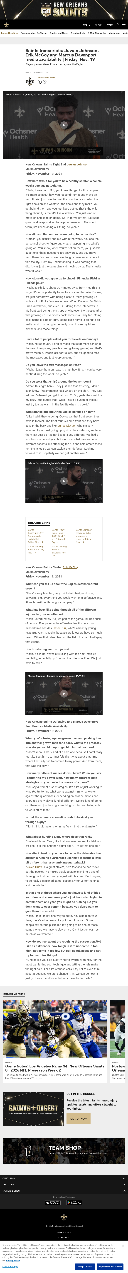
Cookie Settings (10, 1266)
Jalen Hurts (34, 867)
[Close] (123, 1245)
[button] (64, 125)
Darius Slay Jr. (66, 425)
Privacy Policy (64, 1232)
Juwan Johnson (77, 164)
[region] (64, 1257)
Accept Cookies (85, 1266)
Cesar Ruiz (59, 628)
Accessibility (64, 1237)
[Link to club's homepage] (6, 23)
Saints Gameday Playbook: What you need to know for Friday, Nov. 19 (84, 536)
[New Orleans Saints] (64, 1217)
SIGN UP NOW (78, 1118)
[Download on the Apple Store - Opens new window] (53, 1203)
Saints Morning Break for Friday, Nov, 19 (36, 549)
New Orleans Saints (46, 77)
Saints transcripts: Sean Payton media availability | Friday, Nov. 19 (36, 536)
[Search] (118, 24)
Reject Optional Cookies (110, 1266)
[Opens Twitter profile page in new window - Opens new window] (45, 82)
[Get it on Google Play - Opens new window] (74, 1204)
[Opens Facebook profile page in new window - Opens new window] (40, 82)
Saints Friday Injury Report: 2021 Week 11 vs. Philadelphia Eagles (59, 536)
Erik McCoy (70, 567)
